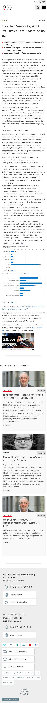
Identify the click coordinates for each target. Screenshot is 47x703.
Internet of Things (9, 678)
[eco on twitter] (4, 646)
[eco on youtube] (30, 646)
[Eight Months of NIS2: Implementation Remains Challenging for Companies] (23, 442)
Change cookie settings (10, 699)
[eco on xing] (17, 646)
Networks (20, 678)
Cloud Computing (9, 673)
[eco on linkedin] (23, 646)
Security (37, 678)
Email (37, 673)
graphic (13, 270)
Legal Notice (25, 689)
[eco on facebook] (11, 646)
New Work (29, 678)
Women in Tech (8, 682)
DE (34, 2)
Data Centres (21, 673)
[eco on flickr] (36, 646)
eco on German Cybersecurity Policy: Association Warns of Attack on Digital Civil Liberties (21, 523)
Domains (31, 673)
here (23, 243)
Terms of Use (24, 692)
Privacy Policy (24, 694)
